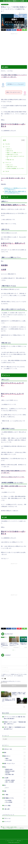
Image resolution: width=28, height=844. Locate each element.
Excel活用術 (15, 800)
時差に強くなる (10, 159)
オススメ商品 (14, 805)
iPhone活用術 (15, 802)
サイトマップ (7, 821)
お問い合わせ (19, 840)
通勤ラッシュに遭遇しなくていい (14, 152)
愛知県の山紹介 (15, 769)
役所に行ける (10, 150)
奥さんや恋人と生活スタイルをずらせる (15, 157)
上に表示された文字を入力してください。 (11, 681)
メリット (8, 146)
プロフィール (7, 818)
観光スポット (14, 756)
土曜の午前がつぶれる (12, 166)
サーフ (15, 787)
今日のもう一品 (14, 749)
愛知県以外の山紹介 (15, 771)
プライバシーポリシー (10, 840)
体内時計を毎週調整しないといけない (15, 168)
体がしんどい (10, 164)
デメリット (8, 162)
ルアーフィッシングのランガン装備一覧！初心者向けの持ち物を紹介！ (14, 717)
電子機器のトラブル (14, 798)
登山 (14, 767)
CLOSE (23, 140)
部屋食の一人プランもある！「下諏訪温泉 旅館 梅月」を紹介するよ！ (15, 722)
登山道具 (15, 772)
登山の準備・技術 (15, 774)
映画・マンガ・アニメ (14, 763)
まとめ (7, 171)
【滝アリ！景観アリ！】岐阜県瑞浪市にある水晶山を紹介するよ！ (14, 728)
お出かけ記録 (15, 760)
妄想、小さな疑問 (15, 781)
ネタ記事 (14, 777)
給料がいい (9, 149)
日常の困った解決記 (5, 4)
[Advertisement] (14, 49)
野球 (14, 752)
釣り (14, 785)
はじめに (8, 144)
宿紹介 (15, 758)
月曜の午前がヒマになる (12, 154)
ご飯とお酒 (14, 809)
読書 (14, 791)
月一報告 (14, 794)
